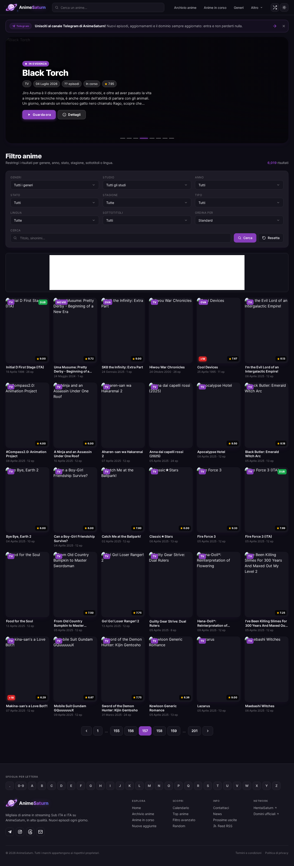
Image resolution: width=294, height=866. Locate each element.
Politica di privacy (276, 853)
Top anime (180, 814)
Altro (254, 8)
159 (174, 731)
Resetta (274, 238)
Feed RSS (225, 826)
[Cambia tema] (284, 7)
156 (131, 731)
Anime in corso (215, 8)
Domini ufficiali (264, 814)
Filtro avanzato (184, 820)
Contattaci (221, 808)
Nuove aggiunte (144, 826)
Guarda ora (42, 115)
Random (179, 826)
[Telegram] (10, 832)
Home (136, 808)
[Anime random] (275, 7)
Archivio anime (185, 8)
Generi (239, 8)
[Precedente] (17, 90)
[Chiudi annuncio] (284, 26)
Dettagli (74, 115)
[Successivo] (276, 90)
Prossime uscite (225, 820)
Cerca (247, 238)
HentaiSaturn (263, 808)
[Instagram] (20, 832)
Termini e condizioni (248, 853)
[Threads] (30, 832)
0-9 (21, 786)
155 (116, 731)
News (217, 814)
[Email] (40, 832)
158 (159, 731)
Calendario (181, 808)
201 (195, 731)
